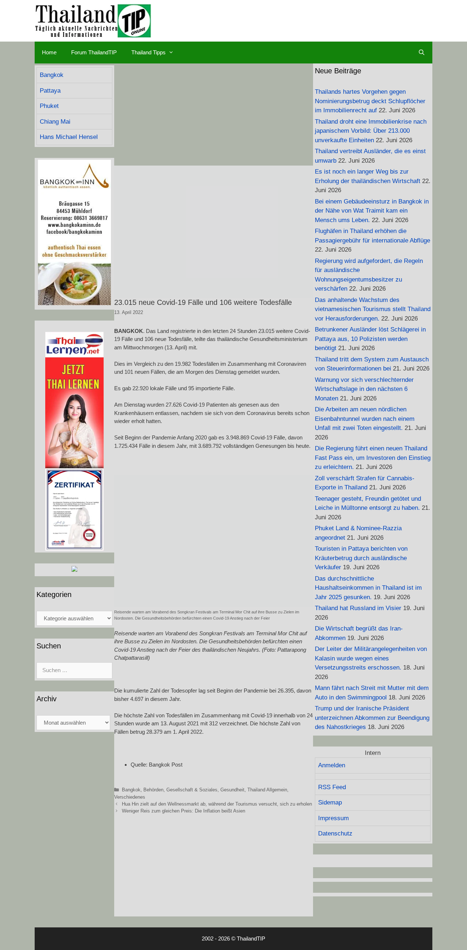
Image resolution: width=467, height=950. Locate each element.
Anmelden (331, 765)
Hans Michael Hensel (69, 136)
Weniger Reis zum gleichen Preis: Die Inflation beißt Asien (183, 811)
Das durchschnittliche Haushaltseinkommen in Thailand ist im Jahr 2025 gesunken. (368, 588)
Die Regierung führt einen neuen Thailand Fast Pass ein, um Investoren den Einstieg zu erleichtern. (373, 457)
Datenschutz (335, 833)
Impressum (333, 818)
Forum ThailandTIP (94, 52)
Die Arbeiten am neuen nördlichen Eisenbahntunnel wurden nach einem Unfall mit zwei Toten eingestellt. (364, 418)
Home (49, 52)
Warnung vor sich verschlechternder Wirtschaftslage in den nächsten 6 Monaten (364, 389)
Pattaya (50, 90)
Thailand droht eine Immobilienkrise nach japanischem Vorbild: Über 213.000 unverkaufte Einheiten (371, 131)
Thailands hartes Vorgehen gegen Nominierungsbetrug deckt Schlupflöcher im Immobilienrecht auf (370, 101)
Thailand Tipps (148, 52)
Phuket (49, 105)
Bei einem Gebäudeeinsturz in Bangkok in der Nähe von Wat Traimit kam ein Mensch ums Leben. (372, 211)
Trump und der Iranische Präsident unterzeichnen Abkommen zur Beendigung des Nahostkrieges (372, 717)
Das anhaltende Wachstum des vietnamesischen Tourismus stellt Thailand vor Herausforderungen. (373, 309)
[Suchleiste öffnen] (421, 52)
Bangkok (131, 789)
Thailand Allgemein (267, 789)
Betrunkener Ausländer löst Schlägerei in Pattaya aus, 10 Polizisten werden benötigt (370, 339)
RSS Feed (332, 787)
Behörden (153, 789)
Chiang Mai (55, 121)
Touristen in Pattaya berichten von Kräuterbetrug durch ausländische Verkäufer (361, 558)
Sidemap (330, 802)
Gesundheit (232, 789)
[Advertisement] (213, 114)
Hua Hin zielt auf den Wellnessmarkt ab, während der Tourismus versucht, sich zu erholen (217, 804)
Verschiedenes (129, 797)
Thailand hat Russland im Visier (358, 608)
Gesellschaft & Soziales (191, 789)
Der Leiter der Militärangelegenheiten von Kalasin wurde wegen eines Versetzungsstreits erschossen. (371, 658)
